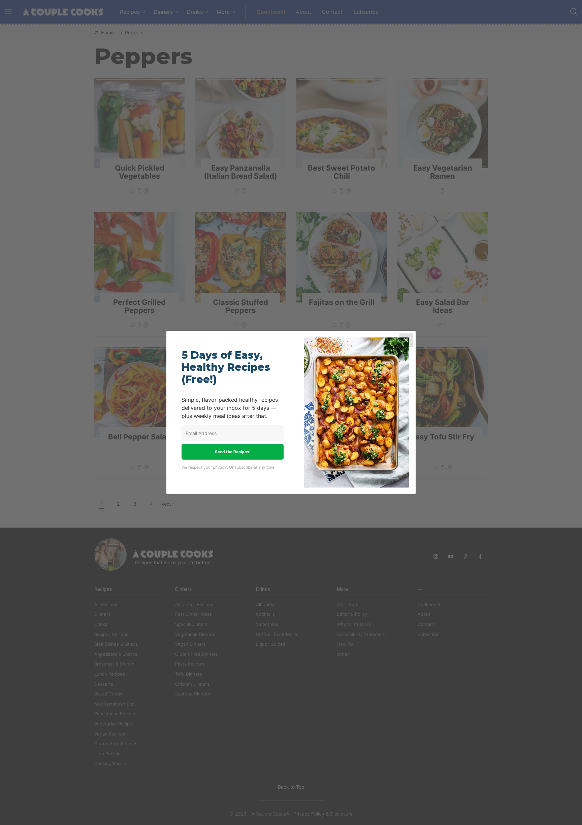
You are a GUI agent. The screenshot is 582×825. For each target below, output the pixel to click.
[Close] (406, 340)
